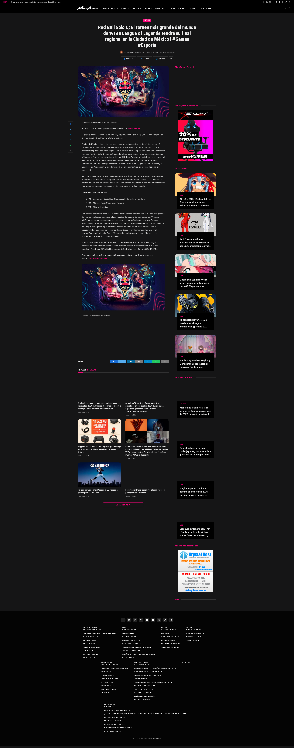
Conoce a (165, 633)
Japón (147, 8)
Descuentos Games (131, 640)
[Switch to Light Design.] (286, 8)
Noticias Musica (168, 630)
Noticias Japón (193, 630)
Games (124, 8)
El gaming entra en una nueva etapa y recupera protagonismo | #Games (145, 491)
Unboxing (105, 693)
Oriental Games (129, 637)
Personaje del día (109, 679)
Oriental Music (168, 640)
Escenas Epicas (108, 689)
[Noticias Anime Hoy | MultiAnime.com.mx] (87, 8)
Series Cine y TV (141, 665)
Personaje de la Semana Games (136, 647)
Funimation (88, 651)
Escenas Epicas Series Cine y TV (149, 675)
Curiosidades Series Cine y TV (148, 672)
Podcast (194, 8)
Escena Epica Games (131, 651)
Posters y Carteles (143, 689)
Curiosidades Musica (171, 637)
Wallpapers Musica (170, 647)
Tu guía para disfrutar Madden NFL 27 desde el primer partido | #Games (98, 491)
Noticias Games (129, 630)
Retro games (128, 658)
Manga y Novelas (91, 637)
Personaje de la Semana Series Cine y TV (153, 682)
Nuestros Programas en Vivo (118, 728)
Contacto (109, 707)
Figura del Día (107, 675)
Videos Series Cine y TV (144, 686)
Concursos (106, 672)
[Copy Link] (70, 150)
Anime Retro (89, 658)
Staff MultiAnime (112, 731)
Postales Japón (193, 637)
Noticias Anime (109, 8)
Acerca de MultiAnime (114, 717)
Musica (136, 8)
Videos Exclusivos (109, 665)
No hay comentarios (168, 52)
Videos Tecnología (142, 700)
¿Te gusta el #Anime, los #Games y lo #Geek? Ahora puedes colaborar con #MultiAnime (145, 714)
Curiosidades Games (131, 644)
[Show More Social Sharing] (171, 58)
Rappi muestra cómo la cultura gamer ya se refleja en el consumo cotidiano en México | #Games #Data (99, 449)
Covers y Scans (90, 654)
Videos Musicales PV (170, 644)
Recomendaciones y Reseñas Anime (99, 633)
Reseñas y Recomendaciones (114, 668)
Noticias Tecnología (144, 693)
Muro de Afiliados (112, 721)
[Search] (289, 8)
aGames (147, 20)
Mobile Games (128, 633)
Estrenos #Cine (141, 679)
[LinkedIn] (70, 134)
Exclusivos (160, 8)
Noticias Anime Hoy (92, 630)
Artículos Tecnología (144, 696)
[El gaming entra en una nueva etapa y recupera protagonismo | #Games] (147, 474)
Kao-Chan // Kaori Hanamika (117, 710)
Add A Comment (123, 505)
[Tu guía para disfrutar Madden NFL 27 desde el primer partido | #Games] (99, 474)
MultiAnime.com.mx (97, 258)
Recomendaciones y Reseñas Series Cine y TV (155, 668)
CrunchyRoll (89, 640)
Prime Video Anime (91, 647)
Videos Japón (192, 640)
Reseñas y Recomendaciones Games (138, 654)
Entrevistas (107, 682)
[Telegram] (70, 139)
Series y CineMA (177, 8)
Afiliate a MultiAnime (114, 724)
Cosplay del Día (108, 686)
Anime (182, 195)
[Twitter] (70, 129)
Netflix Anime (89, 644)
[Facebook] (70, 124)
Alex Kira (130, 52)
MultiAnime (206, 8)
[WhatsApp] (70, 144)
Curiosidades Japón (195, 633)
